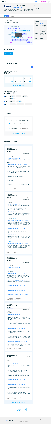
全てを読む (14, 218)
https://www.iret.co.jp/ (43, 23)
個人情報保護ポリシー (32, 419)
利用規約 (26, 419)
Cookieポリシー (38, 419)
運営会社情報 (23, 419)
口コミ (12, 16)
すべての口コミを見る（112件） (18, 107)
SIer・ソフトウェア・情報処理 (41, 5)
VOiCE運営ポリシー (17, 419)
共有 (43, 8)
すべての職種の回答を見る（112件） (18, 85)
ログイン (36, 1)
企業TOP (6, 16)
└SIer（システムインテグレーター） (42, 6)
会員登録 (43, 1)
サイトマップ (43, 419)
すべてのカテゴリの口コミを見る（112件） (18, 57)
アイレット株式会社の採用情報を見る (18, 410)
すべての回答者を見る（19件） (18, 133)
